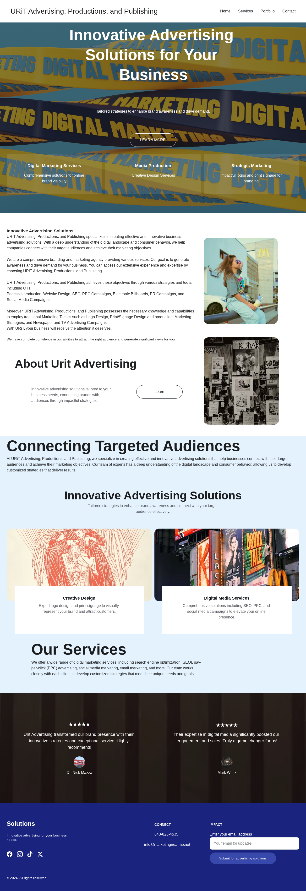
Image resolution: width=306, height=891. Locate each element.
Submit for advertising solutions (243, 858)
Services (245, 11)
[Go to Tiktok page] (30, 854)
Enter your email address (231, 834)
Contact (288, 11)
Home (225, 11)
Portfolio (268, 11)
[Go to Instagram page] (20, 854)
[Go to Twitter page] (40, 854)
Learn (159, 392)
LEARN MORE (153, 140)
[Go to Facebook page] (9, 854)
